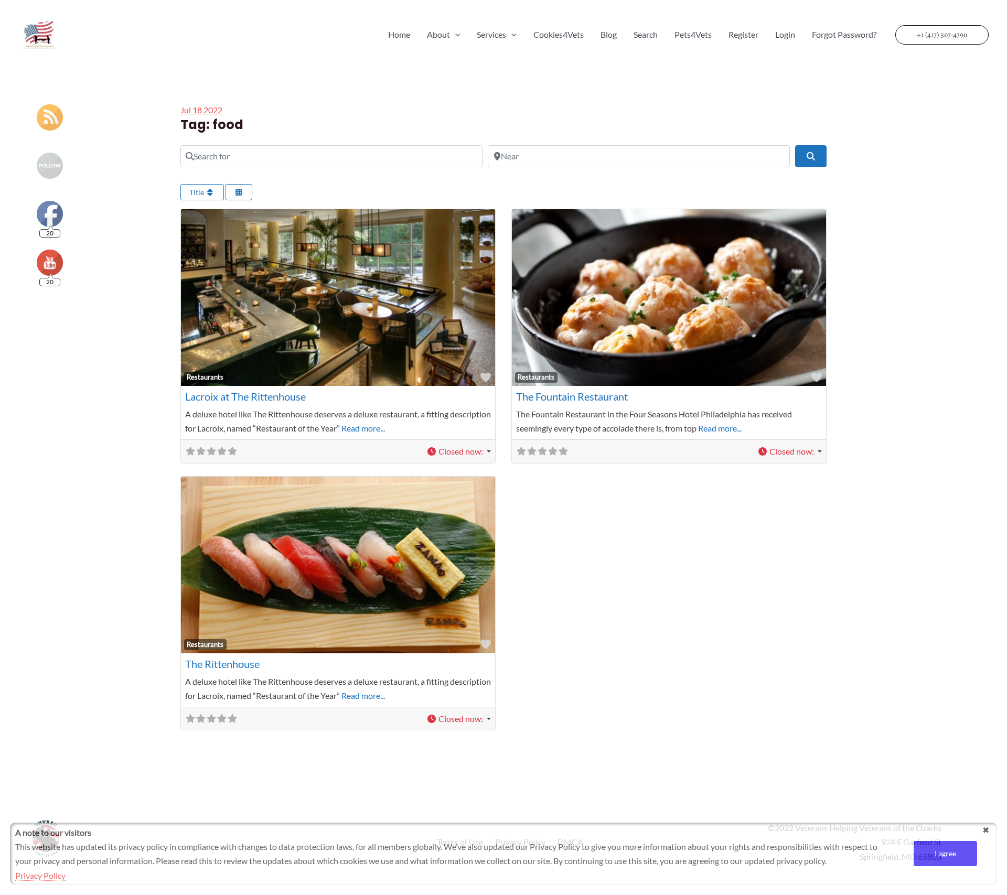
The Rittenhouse (222, 663)
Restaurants (205, 377)
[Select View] (239, 192)
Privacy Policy (40, 875)
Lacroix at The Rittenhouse (245, 396)
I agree (945, 853)
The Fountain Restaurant (572, 396)
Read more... (363, 428)
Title (197, 192)
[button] (458, 451)
